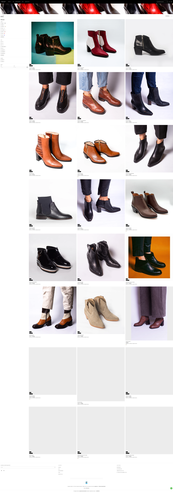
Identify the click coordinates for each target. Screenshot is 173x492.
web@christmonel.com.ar (120, 470)
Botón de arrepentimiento (102, 486)
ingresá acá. (96, 486)
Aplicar (27, 67)
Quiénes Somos (27, 1)
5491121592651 (119, 467)
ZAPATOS (9, 1)
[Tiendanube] (86, 488)
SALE (13, 1)
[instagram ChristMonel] (1, 470)
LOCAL (23, 1)
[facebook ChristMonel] (4, 470)
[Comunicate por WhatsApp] (171, 488)
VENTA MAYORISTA (17, 1)
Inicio (1, 15)
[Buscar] (167, 1)
